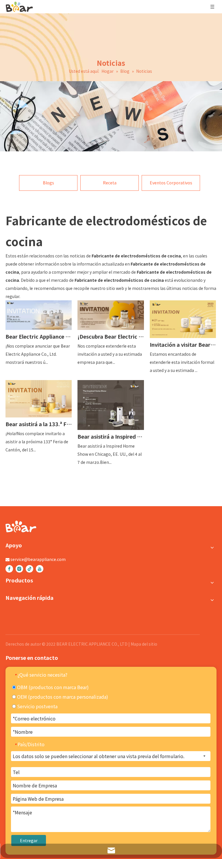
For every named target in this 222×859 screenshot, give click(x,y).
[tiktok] (29, 569)
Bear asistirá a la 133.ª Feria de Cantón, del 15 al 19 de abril (38, 424)
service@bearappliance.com (38, 559)
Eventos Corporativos (171, 183)
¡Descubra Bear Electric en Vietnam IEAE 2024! (110, 336)
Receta (109, 183)
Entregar (29, 840)
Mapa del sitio (144, 644)
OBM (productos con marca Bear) (52, 687)
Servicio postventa (37, 706)
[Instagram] (19, 569)
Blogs (48, 183)
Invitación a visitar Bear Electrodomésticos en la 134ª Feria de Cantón (183, 344)
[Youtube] (39, 569)
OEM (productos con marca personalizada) (62, 696)
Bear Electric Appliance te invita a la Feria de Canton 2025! (38, 336)
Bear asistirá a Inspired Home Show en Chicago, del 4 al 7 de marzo (110, 436)
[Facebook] (9, 569)
